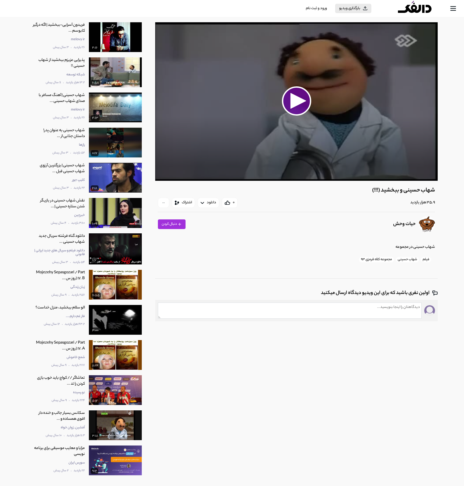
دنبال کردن (169, 224)
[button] (296, 101)
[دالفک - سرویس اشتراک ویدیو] (419, 8)
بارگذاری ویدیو (349, 8)
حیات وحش (404, 224)
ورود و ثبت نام (316, 8)
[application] (296, 101)
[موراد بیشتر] (163, 203)
